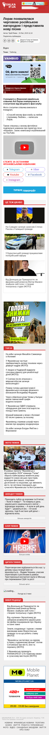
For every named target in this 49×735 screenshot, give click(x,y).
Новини (9, 723)
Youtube (14, 174)
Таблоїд (13, 52)
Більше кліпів (24, 555)
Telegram (14, 169)
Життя (16, 725)
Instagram (14, 179)
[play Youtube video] (24, 147)
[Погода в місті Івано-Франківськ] (24, 591)
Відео (6, 48)
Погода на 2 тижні (24, 594)
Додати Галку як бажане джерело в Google (29, 41)
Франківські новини (24, 723)
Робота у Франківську (32, 725)
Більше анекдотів (24, 518)
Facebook (36, 174)
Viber (35, 169)
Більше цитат (24, 584)
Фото (5, 727)
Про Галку (25, 730)
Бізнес (8, 725)
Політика (39, 723)
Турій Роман (12, 33)
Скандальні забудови (27, 727)
